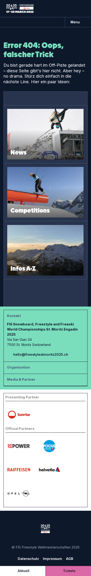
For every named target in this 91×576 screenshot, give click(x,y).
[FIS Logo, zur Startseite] (20, 8)
